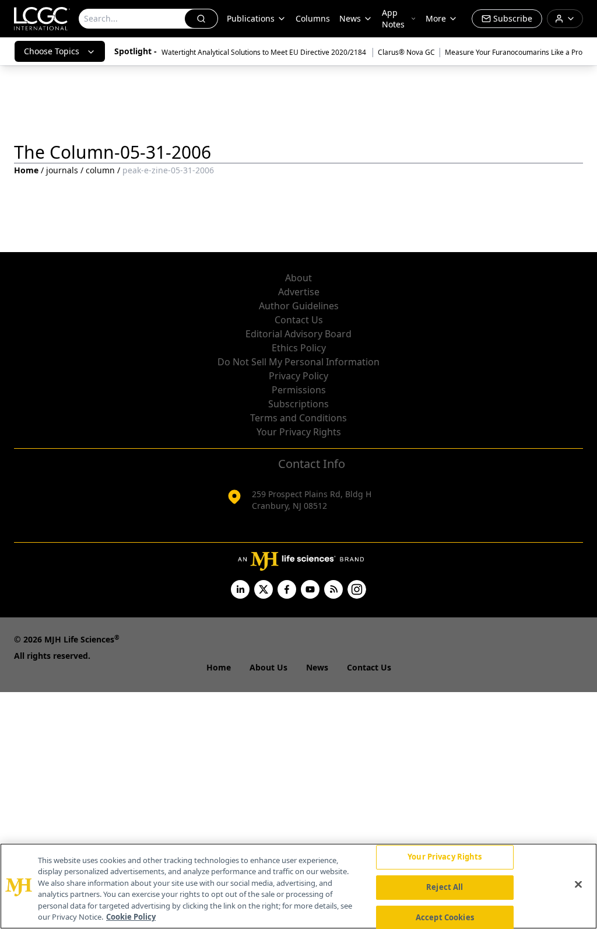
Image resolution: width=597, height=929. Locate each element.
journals (62, 170)
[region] (298, 886)
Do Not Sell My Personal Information (298, 361)
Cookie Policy (131, 916)
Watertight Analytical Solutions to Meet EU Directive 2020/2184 (264, 52)
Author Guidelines (299, 305)
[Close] (578, 884)
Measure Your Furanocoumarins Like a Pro (513, 52)
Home (26, 170)
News (350, 18)
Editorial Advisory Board (298, 333)
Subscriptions (298, 403)
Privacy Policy (298, 375)
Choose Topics (51, 51)
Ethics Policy (299, 347)
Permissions (299, 389)
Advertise (298, 291)
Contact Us (299, 319)
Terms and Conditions (298, 417)
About (298, 277)
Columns (313, 18)
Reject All (444, 887)
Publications (251, 18)
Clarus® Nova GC (406, 52)
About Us (268, 667)
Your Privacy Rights (299, 431)
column (100, 170)
